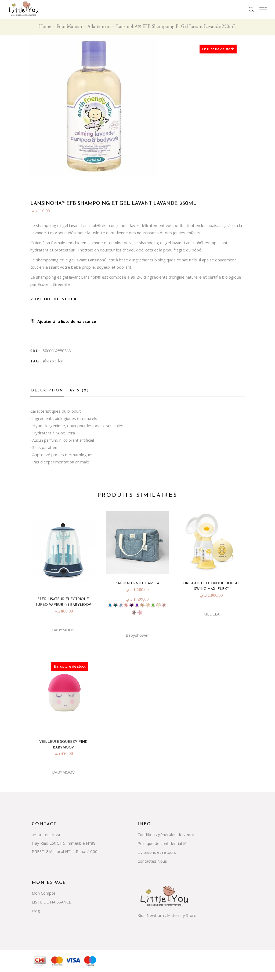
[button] (63, 321)
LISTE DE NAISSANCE (51, 902)
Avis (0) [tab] (79, 390)
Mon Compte (44, 893)
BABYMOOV (63, 629)
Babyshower (137, 635)
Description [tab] (47, 390)
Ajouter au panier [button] (65, 582)
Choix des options (139, 566)
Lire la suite (65, 725)
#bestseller (53, 361)
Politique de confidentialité (162, 843)
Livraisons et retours (157, 852)
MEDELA (211, 614)
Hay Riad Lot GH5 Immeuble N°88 (64, 843)
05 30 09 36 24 (46, 834)
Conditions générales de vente (166, 834)
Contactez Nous (152, 861)
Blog (36, 910)
